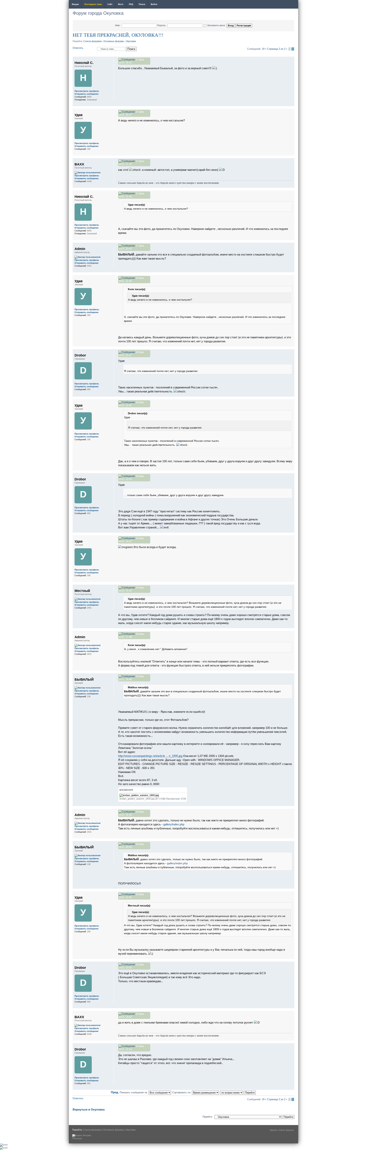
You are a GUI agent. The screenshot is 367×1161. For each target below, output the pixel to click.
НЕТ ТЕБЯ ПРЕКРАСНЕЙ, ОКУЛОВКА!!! (118, 35)
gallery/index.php (173, 824)
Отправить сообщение (86, 94)
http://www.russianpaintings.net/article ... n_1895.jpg (150, 755)
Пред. (115, 1092)
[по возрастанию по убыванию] (238, 1092)
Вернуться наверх (291, 104)
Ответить (78, 47)
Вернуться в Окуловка (89, 1109)
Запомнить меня (216, 25)
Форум (75, 4)
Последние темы (93, 4)
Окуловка (131, 41)
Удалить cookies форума (282, 1130)
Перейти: (207, 1116)
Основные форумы (113, 41)
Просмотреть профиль (87, 91)
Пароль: (161, 25)
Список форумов (92, 41)
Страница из (276, 48)
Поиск (142, 4)
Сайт (109, 4)
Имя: (117, 25)
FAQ (131, 4)
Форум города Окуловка (98, 13)
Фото (120, 4)
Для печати (292, 4)
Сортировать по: (182, 1092)
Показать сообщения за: (134, 1092)
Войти (154, 4)
